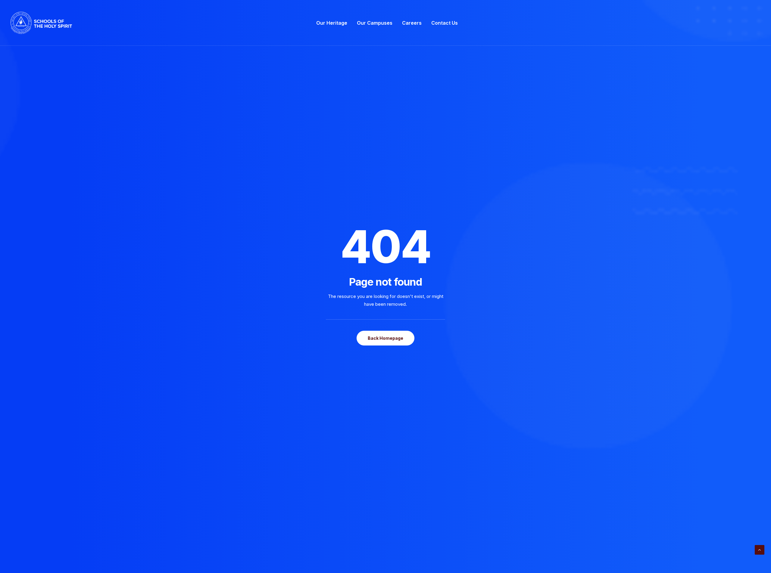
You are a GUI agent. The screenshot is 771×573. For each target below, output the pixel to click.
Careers (412, 23)
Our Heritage (331, 23)
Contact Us (444, 23)
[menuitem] (331, 23)
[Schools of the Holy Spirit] (41, 23)
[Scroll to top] (759, 549)
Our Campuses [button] (374, 23)
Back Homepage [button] (385, 338)
